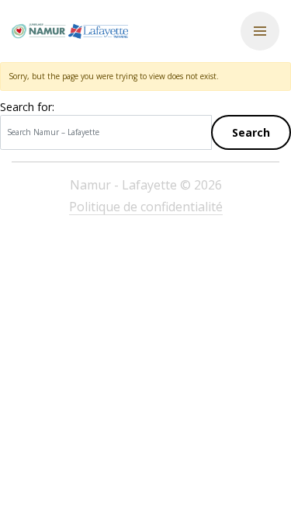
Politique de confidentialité (146, 206)
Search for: (27, 106)
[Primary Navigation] (260, 31)
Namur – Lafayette (70, 31)
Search (251, 132)
